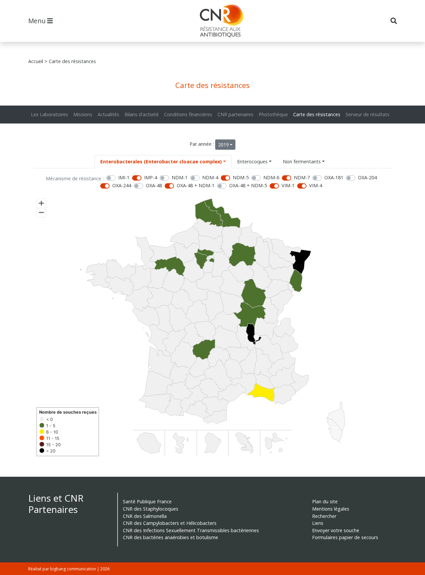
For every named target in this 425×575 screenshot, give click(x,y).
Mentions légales (330, 509)
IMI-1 (123, 177)
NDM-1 (180, 177)
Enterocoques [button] (252, 161)
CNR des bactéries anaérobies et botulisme (170, 537)
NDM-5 (241, 177)
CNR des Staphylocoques (150, 509)
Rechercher (324, 516)
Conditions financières (188, 114)
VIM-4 (315, 185)
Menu (37, 20)
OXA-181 (333, 177)
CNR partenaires (235, 114)
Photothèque (273, 114)
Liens (317, 523)
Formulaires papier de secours (345, 537)
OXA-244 (121, 185)
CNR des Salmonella (145, 516)
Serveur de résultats (367, 114)
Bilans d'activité (142, 114)
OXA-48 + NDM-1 (195, 185)
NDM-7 (302, 177)
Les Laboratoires (49, 114)
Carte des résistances (316, 114)
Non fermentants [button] (302, 161)
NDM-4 (210, 177)
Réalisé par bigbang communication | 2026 (69, 569)
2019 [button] (223, 144)
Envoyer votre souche (335, 530)
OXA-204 (367, 177)
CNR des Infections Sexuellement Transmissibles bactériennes (191, 530)
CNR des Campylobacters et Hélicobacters (169, 523)
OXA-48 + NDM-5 (248, 185)
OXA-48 (154, 185)
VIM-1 (288, 185)
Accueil (35, 61)
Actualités (108, 114)
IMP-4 (150, 177)
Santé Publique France (147, 501)
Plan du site (325, 501)
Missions (82, 114)
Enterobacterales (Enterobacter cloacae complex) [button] (161, 161)
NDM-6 (271, 177)
